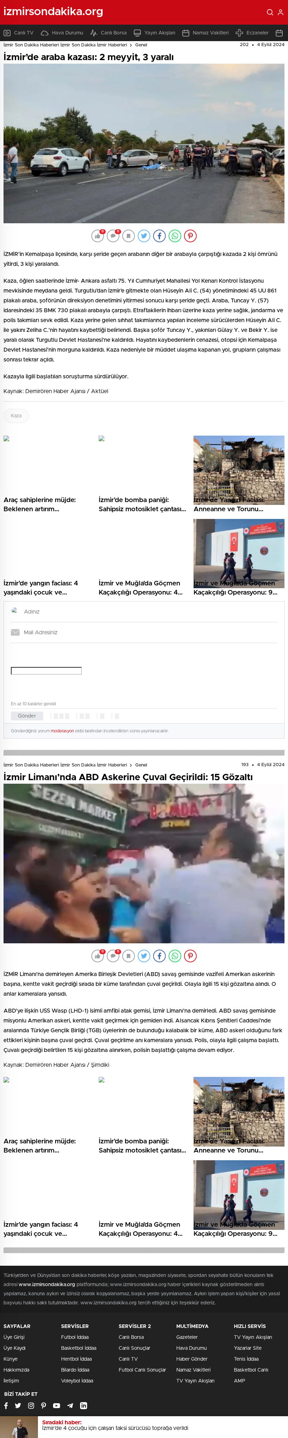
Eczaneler (258, 33)
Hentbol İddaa (76, 1359)
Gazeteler (187, 1337)
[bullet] (87, 716)
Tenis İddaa (246, 1359)
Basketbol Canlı (251, 1370)
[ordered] (82, 716)
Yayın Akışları (159, 33)
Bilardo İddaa (75, 1370)
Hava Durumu (67, 33)
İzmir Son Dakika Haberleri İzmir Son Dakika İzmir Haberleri (65, 45)
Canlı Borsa (114, 33)
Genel (141, 45)
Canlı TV (24, 33)
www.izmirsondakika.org (48, 1284)
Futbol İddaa (75, 1337)
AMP (239, 1381)
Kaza (16, 415)
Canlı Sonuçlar (134, 1348)
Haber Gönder (192, 1359)
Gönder (27, 716)
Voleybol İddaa (77, 1381)
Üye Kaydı (15, 1348)
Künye (11, 1359)
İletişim (11, 1381)
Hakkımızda (16, 1370)
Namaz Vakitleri (211, 33)
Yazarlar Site (248, 1348)
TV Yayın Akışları (195, 1381)
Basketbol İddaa (78, 1348)
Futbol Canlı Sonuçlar (142, 1370)
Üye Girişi (14, 1337)
